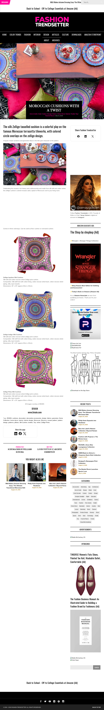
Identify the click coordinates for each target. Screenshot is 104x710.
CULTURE (65, 34)
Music (88, 509)
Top (77, 114)
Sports (74, 515)
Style (84, 515)
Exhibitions (89, 499)
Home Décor (61, 114)
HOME (4, 34)
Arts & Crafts (33, 114)
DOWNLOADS (76, 34)
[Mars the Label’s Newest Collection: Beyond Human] (58, 481)
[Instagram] (63, 702)
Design (50, 114)
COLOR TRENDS (15, 34)
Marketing (82, 509)
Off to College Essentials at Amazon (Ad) (59, 8)
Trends (92, 518)
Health (95, 503)
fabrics (49, 418)
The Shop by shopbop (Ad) (84, 232)
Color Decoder (77, 493)
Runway (92, 512)
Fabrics (55, 114)
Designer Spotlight (79, 496)
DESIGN (46, 34)
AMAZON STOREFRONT (92, 34)
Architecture (95, 486)
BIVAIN (9, 418)
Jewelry (94, 506)
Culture (44, 114)
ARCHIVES (56, 40)
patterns (11, 422)
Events (83, 499)
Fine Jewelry (88, 503)
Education (93, 496)
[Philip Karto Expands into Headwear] (37, 481)
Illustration (81, 506)
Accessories (76, 486)
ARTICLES (55, 34)
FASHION (27, 34)
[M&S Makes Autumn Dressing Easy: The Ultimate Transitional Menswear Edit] (16, 481)
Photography (75, 512)
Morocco (44, 420)
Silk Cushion (23, 422)
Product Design (84, 512)
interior (21, 420)
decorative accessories (34, 418)
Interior (68, 114)
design (44, 418)
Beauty (85, 490)
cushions (15, 418)
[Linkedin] (54, 702)
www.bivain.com (35, 412)
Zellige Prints (45, 422)
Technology (90, 515)
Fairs (76, 503)
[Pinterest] (59, 702)
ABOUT (46, 40)
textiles (30, 422)
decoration (22, 418)
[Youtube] (50, 702)
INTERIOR (37, 34)
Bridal (90, 490)
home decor (14, 420)
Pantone (94, 509)
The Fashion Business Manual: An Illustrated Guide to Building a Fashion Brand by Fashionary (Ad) (84, 602)
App (89, 486)
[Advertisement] (34, 211)
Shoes (97, 512)
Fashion (81, 503)
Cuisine (84, 493)
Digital (87, 496)
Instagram (81, 217)
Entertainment (76, 499)
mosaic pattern (52, 420)
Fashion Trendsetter (81, 213)
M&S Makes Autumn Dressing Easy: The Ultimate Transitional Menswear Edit (55, 2)
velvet (38, 422)
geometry (55, 418)
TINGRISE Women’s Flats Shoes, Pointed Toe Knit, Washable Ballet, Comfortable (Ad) (85, 558)
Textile (73, 114)
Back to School (33, 8)
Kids (99, 506)
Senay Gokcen (85, 215)
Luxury (76, 509)
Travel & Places (49, 115)
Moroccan (37, 420)
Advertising (83, 486)
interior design (28, 420)
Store (79, 515)
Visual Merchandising (85, 522)
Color (39, 114)
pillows (16, 422)
